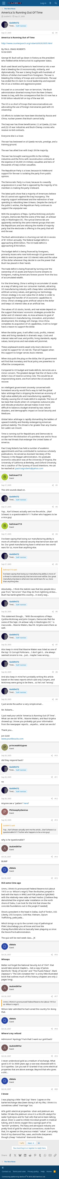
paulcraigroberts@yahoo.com (29, 468)
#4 (57, 534)
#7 (57, 644)
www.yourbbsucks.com (12, 738)
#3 (57, 507)
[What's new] (50, 3)
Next (30, 1143)
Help (43, 1171)
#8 (57, 672)
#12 (56, 798)
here (26, 803)
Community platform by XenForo (23, 1177)
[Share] (53, 33)
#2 (57, 485)
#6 (57, 611)
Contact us (6, 1171)
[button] (2, 1167)
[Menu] (4, 3)
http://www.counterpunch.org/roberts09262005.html (26, 43)
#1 (57, 33)
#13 (56, 820)
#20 (56, 1089)
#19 (56, 1056)
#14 (56, 857)
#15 (56, 878)
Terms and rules (19, 1171)
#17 (56, 996)
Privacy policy (33, 1171)
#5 (57, 564)
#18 (56, 1029)
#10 (56, 755)
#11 (56, 777)
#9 (57, 699)
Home (49, 1171)
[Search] (55, 3)
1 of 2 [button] (22, 1143)
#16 (56, 954)
